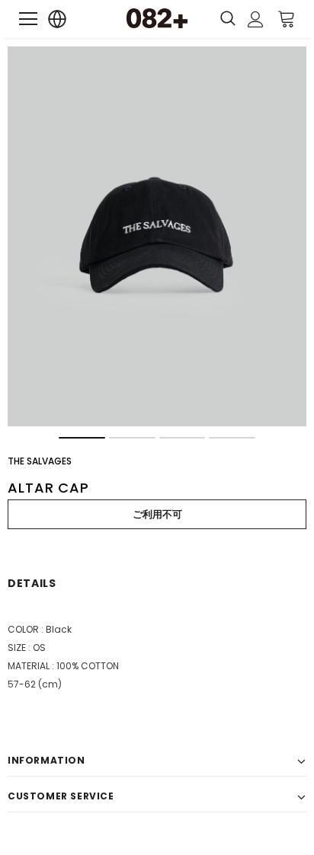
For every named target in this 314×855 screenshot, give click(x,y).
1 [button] (82, 438)
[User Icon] (256, 19)
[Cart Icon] (286, 18)
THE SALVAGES (40, 461)
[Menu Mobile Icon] (28, 19)
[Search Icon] (228, 19)
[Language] (57, 19)
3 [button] (182, 438)
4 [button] (232, 438)
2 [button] (132, 438)
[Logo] (157, 18)
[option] (157, 236)
